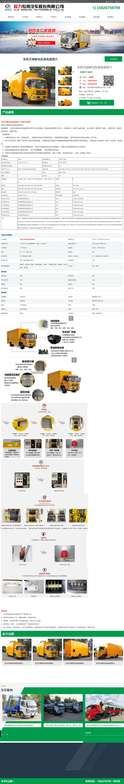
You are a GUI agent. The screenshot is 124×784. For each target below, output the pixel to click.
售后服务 (82, 17)
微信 (119, 1)
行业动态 (24, 762)
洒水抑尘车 (4, 762)
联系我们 (110, 1)
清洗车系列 (4, 768)
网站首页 (11, 17)
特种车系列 (4, 773)
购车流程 (96, 17)
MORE (104, 733)
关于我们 (25, 17)
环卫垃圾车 (4, 765)
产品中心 (54, 17)
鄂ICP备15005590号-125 (56, 775)
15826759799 (50, 766)
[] (16, 650)
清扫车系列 (4, 770)
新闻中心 (39, 17)
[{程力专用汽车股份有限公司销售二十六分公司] (34, 8)
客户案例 (68, 17)
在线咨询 (113, 59)
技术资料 (24, 765)
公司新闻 (24, 770)
